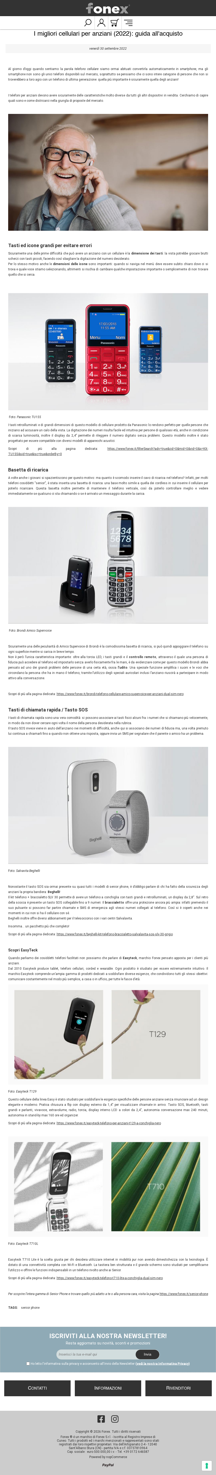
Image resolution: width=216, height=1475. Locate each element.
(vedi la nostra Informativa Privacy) (162, 1364)
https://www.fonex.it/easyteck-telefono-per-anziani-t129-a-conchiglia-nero (109, 1123)
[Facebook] (101, 1419)
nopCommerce (116, 1457)
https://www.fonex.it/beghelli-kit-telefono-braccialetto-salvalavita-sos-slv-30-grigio (115, 934)
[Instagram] (115, 1419)
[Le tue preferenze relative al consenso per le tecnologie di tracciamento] (207, 1466)
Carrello (114, 22)
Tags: (13, 1308)
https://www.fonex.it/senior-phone (184, 1294)
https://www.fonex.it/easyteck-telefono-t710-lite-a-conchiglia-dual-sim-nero (110, 1278)
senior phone (30, 1308)
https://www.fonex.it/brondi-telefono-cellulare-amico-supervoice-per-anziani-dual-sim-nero (120, 694)
